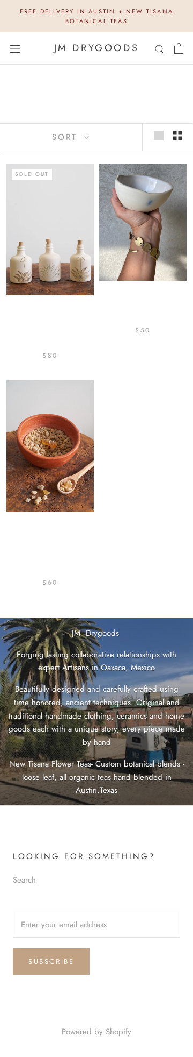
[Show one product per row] (159, 135)
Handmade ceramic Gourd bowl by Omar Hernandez (142, 307)
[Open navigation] (15, 48)
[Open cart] (178, 48)
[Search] (160, 48)
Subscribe (51, 961)
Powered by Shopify (96, 1032)
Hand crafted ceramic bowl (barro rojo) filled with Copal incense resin (50, 548)
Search (24, 880)
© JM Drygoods (96, 1016)
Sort (66, 137)
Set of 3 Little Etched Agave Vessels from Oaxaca (50, 326)
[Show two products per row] (177, 135)
